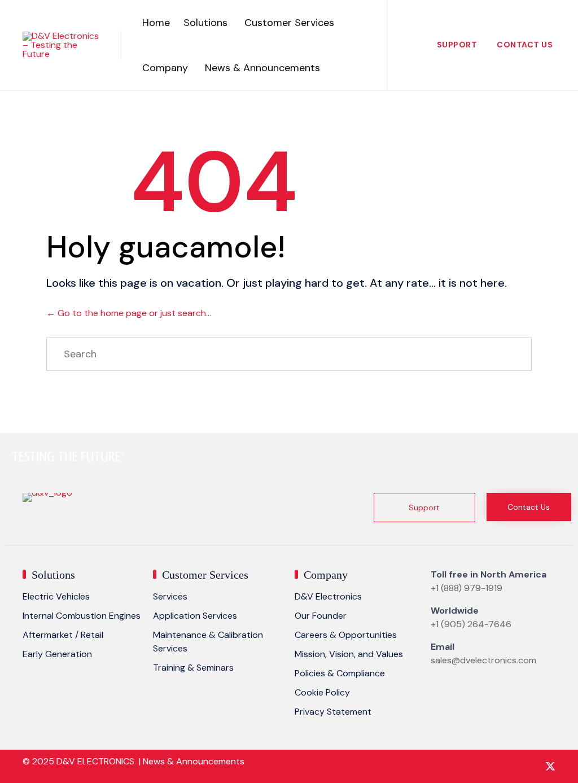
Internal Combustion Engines (82, 616)
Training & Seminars (193, 667)
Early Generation (57, 654)
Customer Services (289, 22)
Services (170, 596)
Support (457, 45)
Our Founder (321, 616)
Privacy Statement (333, 712)
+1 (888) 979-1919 (466, 588)
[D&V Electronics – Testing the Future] (63, 45)
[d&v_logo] (47, 492)
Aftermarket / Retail (63, 635)
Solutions (205, 22)
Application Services (195, 616)
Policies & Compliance (340, 673)
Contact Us (525, 45)
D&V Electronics (328, 596)
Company (165, 68)
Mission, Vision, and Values (349, 654)
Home (156, 22)
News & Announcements (262, 68)
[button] (424, 507)
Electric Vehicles (56, 596)
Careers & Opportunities (346, 635)
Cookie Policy (322, 692)
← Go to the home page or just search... (128, 313)
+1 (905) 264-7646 (471, 624)
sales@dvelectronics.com (483, 660)
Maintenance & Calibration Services (208, 641)
